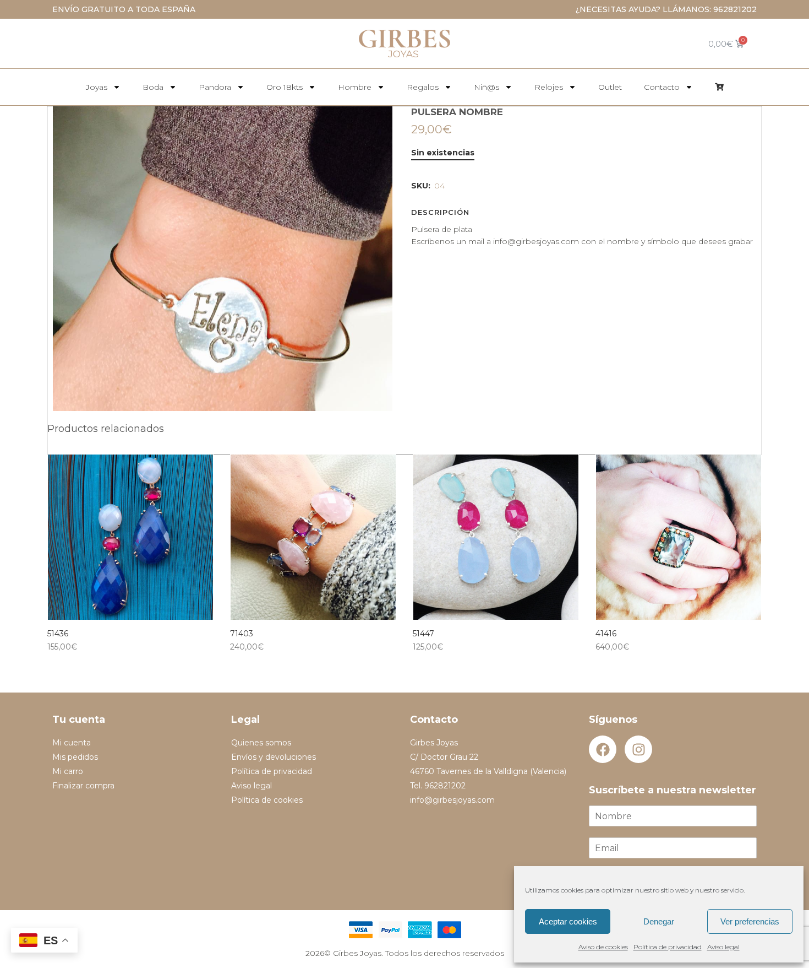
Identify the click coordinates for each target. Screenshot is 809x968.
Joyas (96, 87)
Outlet (610, 87)
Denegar (658, 921)
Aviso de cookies (603, 947)
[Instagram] (638, 749)
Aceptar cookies (568, 921)
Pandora (215, 87)
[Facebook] (602, 749)
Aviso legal (723, 947)
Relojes (548, 87)
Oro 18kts (284, 87)
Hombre (354, 87)
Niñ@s (486, 87)
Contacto (662, 87)
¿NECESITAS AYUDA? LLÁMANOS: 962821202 (666, 9)
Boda (153, 87)
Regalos (423, 87)
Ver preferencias (749, 921)
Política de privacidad (667, 947)
